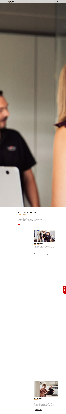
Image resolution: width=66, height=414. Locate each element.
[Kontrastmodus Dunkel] (57, 1)
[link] (11, 1)
